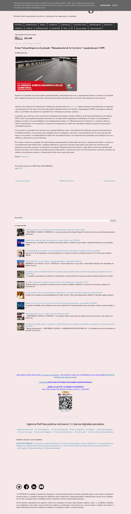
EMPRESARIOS (95, 25)
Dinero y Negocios (77, 430)
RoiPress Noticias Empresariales (100, 432)
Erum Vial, (73, 106)
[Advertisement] (65, 199)
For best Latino (80, 432)
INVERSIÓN (56, 28)
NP (72, 28)
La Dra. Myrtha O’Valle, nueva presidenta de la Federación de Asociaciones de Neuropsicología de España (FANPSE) (63, 292)
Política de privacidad (52, 448)
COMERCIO (53, 25)
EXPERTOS (108, 25)
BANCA (43, 25)
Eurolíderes (90, 430)
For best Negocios (42, 430)
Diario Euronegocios (104, 430)
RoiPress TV (92, 443)
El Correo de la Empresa (63, 432)
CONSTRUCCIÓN (79, 25)
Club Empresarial (95, 28)
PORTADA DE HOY (67, 181)
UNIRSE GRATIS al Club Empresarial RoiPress (43, 446)
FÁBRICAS (19, 28)
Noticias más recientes (22, 181)
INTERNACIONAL (42, 28)
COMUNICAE (65, 25)
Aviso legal (21, 448)
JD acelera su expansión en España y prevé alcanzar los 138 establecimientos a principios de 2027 (56, 282)
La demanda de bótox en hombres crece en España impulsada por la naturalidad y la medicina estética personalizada (62, 251)
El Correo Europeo (25, 432)
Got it (115, 5)
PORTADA (18, 25)
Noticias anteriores (110, 181)
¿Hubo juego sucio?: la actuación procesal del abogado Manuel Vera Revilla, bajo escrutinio (55, 230)
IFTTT (20, 168)
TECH (65, 28)
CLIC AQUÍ (43, 382)
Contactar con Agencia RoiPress (46, 443)
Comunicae (24, 156)
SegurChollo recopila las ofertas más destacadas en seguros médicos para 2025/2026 (52, 240)
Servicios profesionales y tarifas (73, 443)
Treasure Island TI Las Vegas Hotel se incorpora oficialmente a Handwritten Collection (53, 261)
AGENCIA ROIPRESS (50, 375)
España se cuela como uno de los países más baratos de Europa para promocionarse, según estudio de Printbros (61, 303)
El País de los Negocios (43, 432)
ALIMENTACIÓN (31, 25)
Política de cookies (35, 448)
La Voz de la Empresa (59, 430)
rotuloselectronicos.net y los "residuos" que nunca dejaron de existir (47, 314)
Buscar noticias (81, 28)
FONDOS (29, 28)
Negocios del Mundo (25, 430)
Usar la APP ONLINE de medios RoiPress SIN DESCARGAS (86, 446)
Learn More (105, 5)
